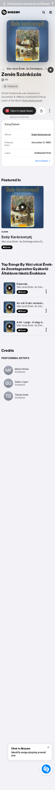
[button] (52, 3)
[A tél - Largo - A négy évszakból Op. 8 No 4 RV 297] (9, 326)
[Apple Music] (7, 247)
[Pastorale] (9, 288)
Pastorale (22, 283)
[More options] (49, 110)
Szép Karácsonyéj (32, 100)
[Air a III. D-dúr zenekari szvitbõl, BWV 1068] (9, 307)
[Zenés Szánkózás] (51, 70)
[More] (46, 292)
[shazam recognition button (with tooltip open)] (46, 769)
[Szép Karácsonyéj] (22, 217)
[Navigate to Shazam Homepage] (10, 12)
